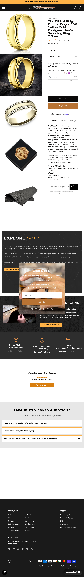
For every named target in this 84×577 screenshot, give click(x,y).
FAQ (61, 521)
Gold (10, 515)
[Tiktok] (44, 308)
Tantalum (28, 515)
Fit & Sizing (62, 120)
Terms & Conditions (70, 569)
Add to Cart (63, 99)
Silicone (27, 530)
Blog (57, 566)
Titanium (28, 518)
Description (52, 120)
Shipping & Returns (75, 120)
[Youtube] (36, 308)
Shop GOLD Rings (12, 269)
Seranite (11, 527)
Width (52, 57)
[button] (3, 7)
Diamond (11, 518)
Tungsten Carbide (14, 530)
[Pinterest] (48, 308)
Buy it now (63, 106)
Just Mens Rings (54, 18)
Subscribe (42, 302)
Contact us (64, 524)
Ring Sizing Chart (66, 515)
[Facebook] (32, 308)
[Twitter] (52, 308)
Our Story (42, 566)
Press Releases (71, 566)
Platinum (11, 521)
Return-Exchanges (67, 518)
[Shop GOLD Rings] (42, 262)
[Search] (75, 8)
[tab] (53, 120)
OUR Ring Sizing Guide (51, 325)
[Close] (62, 266)
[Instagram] (40, 308)
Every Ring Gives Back (68, 527)
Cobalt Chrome (13, 524)
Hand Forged (29, 527)
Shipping (62, 566)
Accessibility (50, 566)
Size (51, 50)
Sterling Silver (30, 521)
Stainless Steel (30, 524)
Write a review (42, 385)
